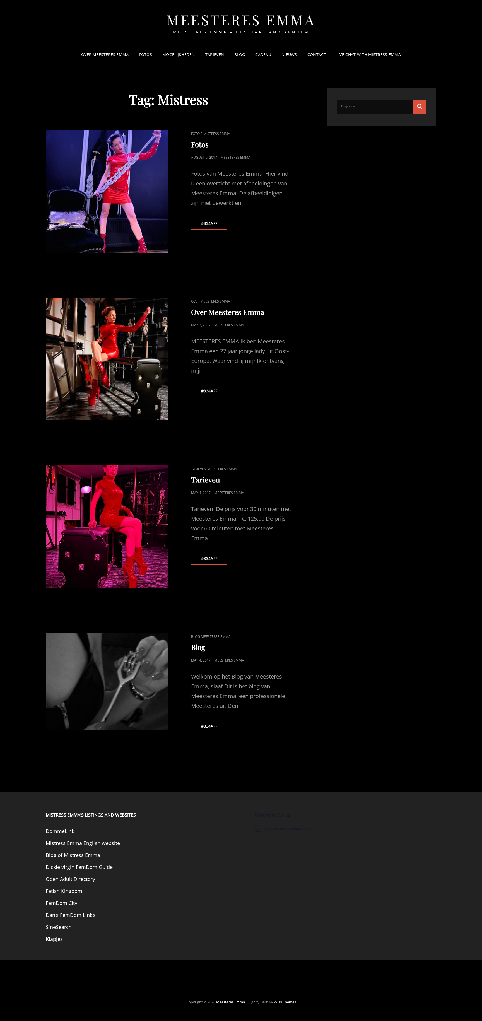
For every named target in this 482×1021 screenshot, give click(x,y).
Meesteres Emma (241, 19)
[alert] (345, 828)
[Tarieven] (107, 526)
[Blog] (107, 681)
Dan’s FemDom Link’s (71, 915)
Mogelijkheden (178, 54)
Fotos (145, 54)
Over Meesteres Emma (105, 54)
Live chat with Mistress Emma (368, 54)
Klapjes (54, 939)
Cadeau (263, 54)
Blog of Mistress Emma (73, 855)
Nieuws (289, 54)
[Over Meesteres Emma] (107, 359)
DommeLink (60, 831)
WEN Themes (285, 1002)
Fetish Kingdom (64, 891)
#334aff (214, 223)
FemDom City (61, 903)
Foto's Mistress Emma (210, 133)
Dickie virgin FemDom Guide (79, 867)
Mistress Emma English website (83, 843)
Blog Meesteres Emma (211, 636)
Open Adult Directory (70, 879)
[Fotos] (107, 191)
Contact (316, 54)
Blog (239, 54)
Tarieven (214, 54)
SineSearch (59, 927)
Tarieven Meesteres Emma (214, 469)
